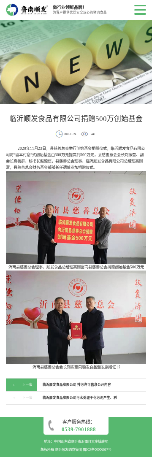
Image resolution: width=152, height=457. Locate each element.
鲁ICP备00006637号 (97, 449)
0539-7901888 (79, 429)
